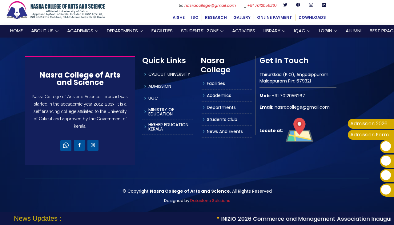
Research (216, 17)
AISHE (179, 17)
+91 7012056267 (262, 5)
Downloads (312, 17)
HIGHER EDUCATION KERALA (168, 127)
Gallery (242, 17)
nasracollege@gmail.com (210, 5)
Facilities (216, 83)
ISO (195, 17)
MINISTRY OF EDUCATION (161, 111)
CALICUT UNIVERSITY (169, 74)
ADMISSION (159, 86)
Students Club (222, 119)
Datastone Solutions (210, 200)
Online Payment (274, 17)
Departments (221, 107)
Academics (219, 95)
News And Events (225, 131)
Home (16, 30)
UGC (153, 98)
